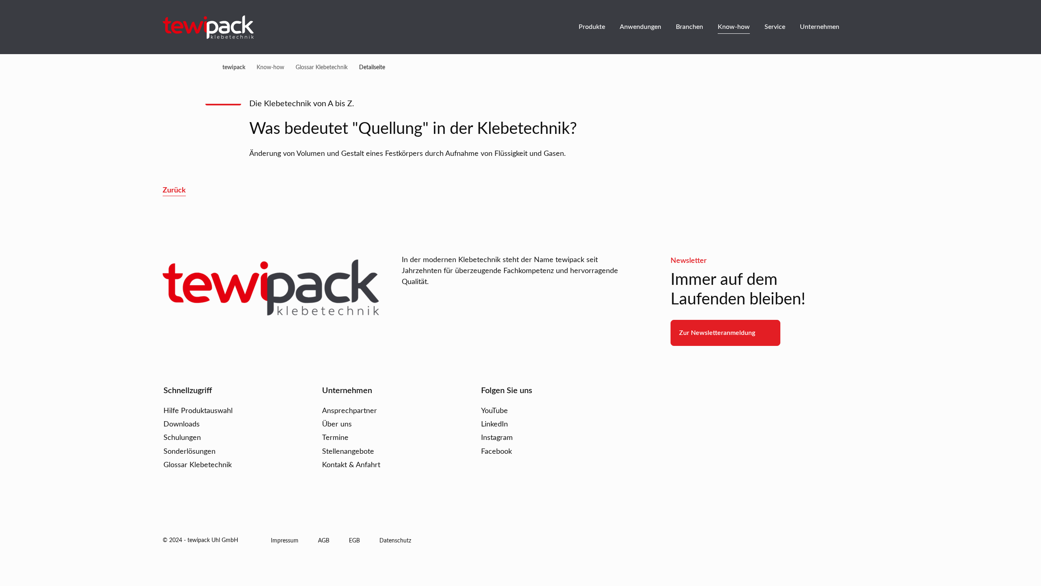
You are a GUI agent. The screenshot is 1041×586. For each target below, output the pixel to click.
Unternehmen (819, 27)
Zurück (174, 190)
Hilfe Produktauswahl (198, 411)
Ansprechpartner (349, 411)
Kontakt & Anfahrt (351, 465)
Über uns (337, 424)
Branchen (689, 27)
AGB (323, 541)
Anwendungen (640, 27)
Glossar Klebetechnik (197, 465)
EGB (354, 541)
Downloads (181, 424)
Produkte (592, 27)
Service (774, 27)
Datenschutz (395, 541)
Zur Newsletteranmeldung (717, 333)
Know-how (734, 27)
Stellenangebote (348, 451)
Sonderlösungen (189, 451)
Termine (335, 438)
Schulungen (182, 438)
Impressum (284, 541)
